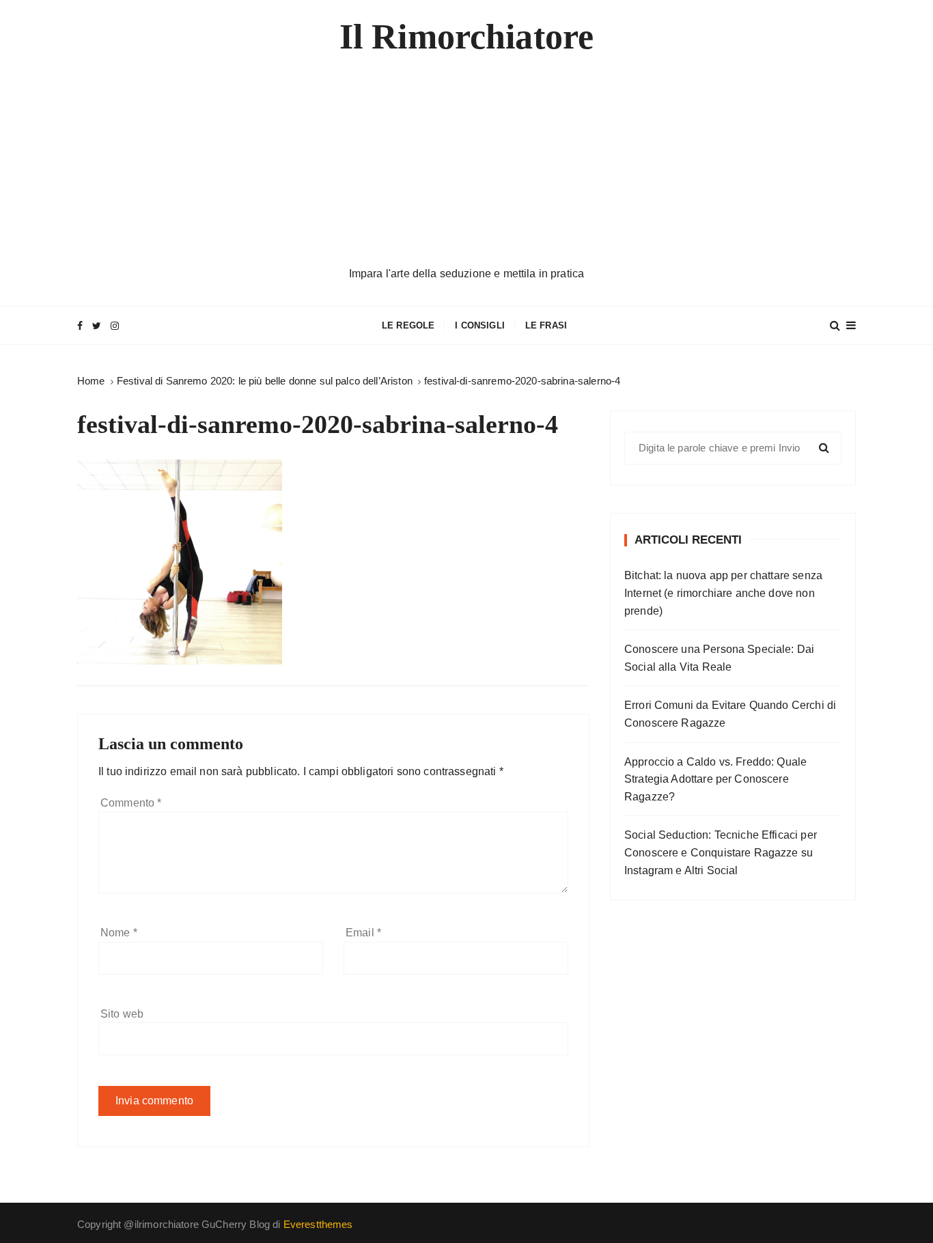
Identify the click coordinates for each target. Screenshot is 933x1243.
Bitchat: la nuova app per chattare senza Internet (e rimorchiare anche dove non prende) (723, 593)
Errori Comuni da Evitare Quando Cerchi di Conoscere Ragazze (730, 714)
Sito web (121, 1014)
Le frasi (546, 325)
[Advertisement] (466, 162)
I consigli (480, 325)
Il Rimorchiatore (466, 36)
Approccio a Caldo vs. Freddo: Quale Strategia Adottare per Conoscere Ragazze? (715, 779)
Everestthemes (318, 1224)
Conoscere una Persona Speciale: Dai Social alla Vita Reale (719, 658)
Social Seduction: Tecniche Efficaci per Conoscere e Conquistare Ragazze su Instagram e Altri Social (720, 852)
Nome (118, 932)
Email (363, 932)
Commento (131, 803)
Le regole (408, 325)
